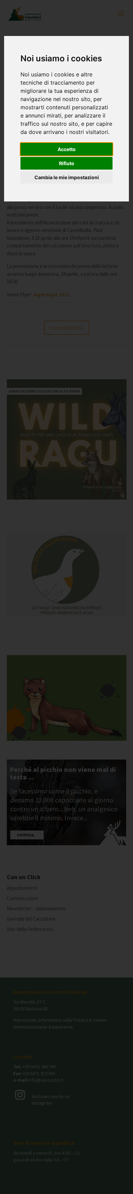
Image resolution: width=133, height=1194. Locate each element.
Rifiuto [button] (66, 163)
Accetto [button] (67, 149)
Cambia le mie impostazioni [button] (66, 177)
